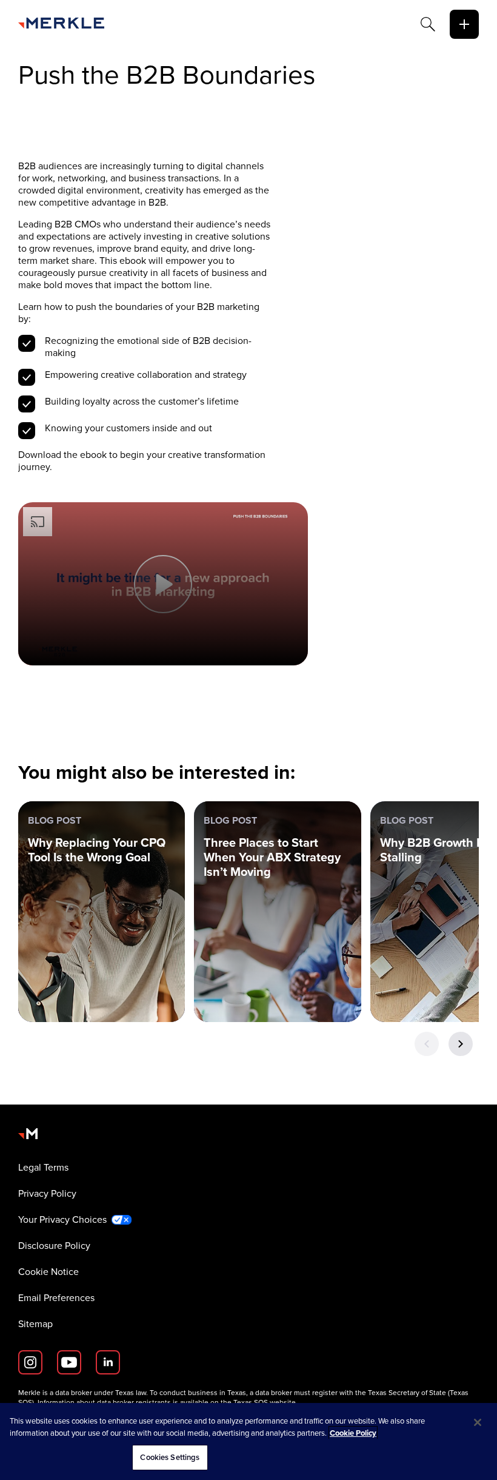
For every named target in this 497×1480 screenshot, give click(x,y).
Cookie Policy (353, 1433)
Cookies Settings (169, 1457)
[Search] (428, 24)
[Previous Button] (427, 1044)
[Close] (477, 1422)
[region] (248, 1441)
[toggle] (464, 24)
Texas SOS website (264, 1402)
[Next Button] (461, 1044)
